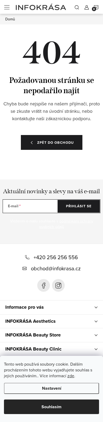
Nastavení (51, 388)
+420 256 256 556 (56, 257)
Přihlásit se (79, 206)
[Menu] (7, 7)
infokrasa (58, 285)
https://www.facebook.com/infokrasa (43, 285)
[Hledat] (77, 7)
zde (70, 376)
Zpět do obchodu (55, 142)
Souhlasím (51, 407)
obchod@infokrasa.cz (56, 268)
